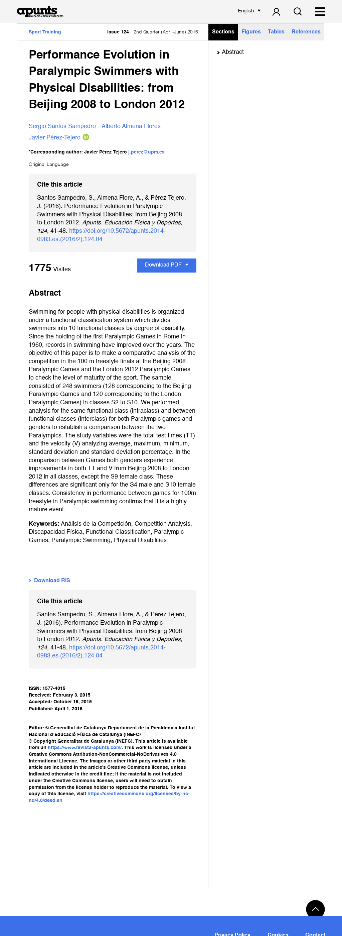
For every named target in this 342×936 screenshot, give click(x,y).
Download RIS (52, 581)
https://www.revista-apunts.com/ (85, 747)
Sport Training (45, 32)
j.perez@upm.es (146, 152)
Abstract (233, 52)
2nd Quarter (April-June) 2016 (152, 32)
